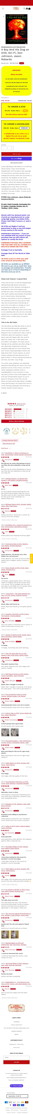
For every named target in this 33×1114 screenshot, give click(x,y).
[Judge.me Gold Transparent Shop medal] (23, 431)
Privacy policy (23, 1110)
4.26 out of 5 (21, 404)
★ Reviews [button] (31, 558)
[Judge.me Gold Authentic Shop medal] (15, 431)
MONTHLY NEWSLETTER (16, 1024)
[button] (3, 8)
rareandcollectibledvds (15, 1108)
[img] (16, 404)
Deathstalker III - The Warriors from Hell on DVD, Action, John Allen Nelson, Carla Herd (16, 983)
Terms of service (11, 1112)
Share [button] (5, 393)
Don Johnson (12, 197)
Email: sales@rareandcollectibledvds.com (16, 1077)
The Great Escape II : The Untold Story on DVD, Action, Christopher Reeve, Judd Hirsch (16, 742)
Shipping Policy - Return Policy (16, 1044)
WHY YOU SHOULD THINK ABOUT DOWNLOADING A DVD (16, 1028)
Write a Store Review (16, 421)
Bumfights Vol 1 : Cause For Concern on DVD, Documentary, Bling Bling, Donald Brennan (16, 526)
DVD (25, 110)
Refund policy (14, 1110)
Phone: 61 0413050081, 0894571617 (16, 1080)
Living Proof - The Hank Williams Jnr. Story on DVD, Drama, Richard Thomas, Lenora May (15, 595)
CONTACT (16, 1034)
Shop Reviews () (9, 443)
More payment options (17, 162)
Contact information (22, 1112)
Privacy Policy (16, 1047)
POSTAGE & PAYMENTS (17, 1031)
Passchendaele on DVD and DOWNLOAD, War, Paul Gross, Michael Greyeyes (13, 944)
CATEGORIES (16, 1021)
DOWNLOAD (24, 128)
